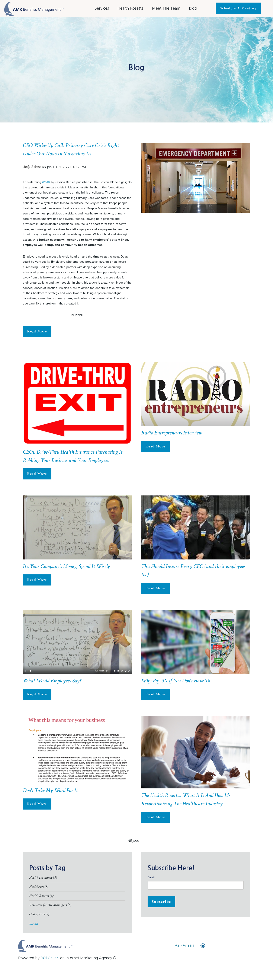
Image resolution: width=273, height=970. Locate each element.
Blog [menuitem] (193, 8)
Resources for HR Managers (50, 905)
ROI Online (49, 957)
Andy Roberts (32, 166)
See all (33, 924)
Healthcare (38, 886)
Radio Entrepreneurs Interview (171, 432)
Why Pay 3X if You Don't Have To (175, 680)
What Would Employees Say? (52, 680)
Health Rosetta (41, 895)
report (46, 181)
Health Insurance (43, 877)
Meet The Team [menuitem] (166, 8)
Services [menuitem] (102, 8)
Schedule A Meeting (238, 8)
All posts (133, 840)
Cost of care (39, 914)
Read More (37, 331)
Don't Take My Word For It (50, 790)
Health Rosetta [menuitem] (131, 8)
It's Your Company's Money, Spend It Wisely (66, 566)
